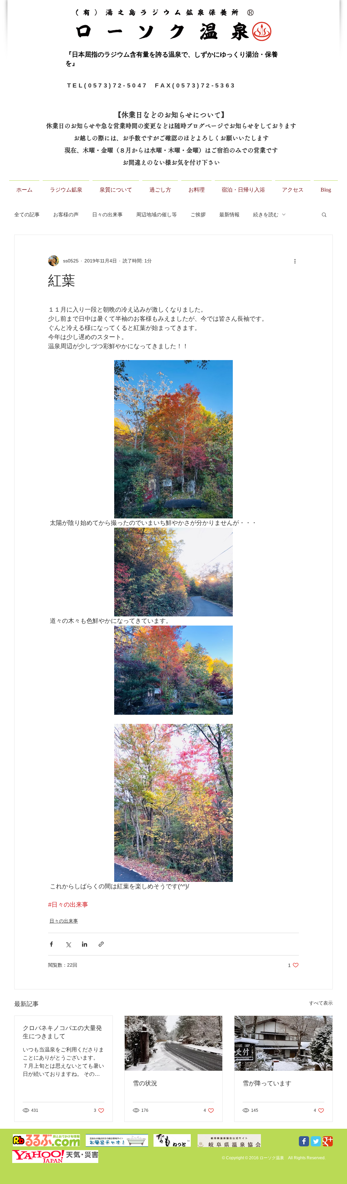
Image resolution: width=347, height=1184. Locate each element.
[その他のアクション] (295, 261)
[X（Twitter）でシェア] (68, 944)
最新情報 (229, 214)
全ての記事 (27, 214)
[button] (324, 214)
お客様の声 (66, 214)
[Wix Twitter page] (316, 1141)
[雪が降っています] (283, 1043)
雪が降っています (267, 1083)
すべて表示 (321, 1003)
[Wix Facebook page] (304, 1141)
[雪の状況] (174, 1043)
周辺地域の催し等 (156, 214)
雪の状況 (145, 1083)
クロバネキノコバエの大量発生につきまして (62, 1032)
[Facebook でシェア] (51, 944)
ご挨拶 (198, 214)
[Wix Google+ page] (328, 1141)
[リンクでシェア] (101, 944)
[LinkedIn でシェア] (84, 944)
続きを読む (266, 214)
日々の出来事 (107, 214)
